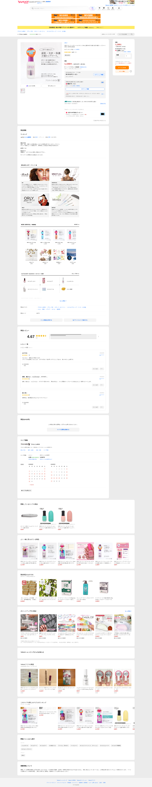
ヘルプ (133, 5)
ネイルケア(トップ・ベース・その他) (56, 31)
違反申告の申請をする (100, 120)
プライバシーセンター (61, 782)
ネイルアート (34, 745)
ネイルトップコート (27, 749)
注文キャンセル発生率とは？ (46, 459)
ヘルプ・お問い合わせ (93, 782)
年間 (49, 137)
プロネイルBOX (21, 31)
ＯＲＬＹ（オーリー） (39, 31)
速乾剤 (58, 309)
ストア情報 (46, 450)
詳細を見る (103, 103)
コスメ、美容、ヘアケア (44, 309)
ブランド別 (30, 31)
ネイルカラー (43, 745)
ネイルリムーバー (104, 745)
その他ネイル (52, 745)
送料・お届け (31, 450)
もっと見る (62, 301)
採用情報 (85, 782)
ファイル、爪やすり (63, 745)
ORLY (36, 137)
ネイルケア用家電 (116, 745)
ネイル (53, 309)
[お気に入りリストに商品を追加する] (131, 71)
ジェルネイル (25, 745)
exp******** (101, 378)
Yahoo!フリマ (91, 780)
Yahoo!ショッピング (62, 780)
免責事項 (81, 782)
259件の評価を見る (32, 459)
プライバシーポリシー (51, 782)
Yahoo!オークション (82, 780)
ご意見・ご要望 (102, 782)
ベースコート (74, 745)
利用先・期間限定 (76, 85)
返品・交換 (38, 450)
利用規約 (69, 782)
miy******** (101, 355)
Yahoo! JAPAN (109, 5)
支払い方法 (23, 450)
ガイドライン (75, 782)
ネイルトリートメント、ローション (89, 745)
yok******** (101, 395)
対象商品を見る (83, 67)
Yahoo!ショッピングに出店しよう (122, 5)
